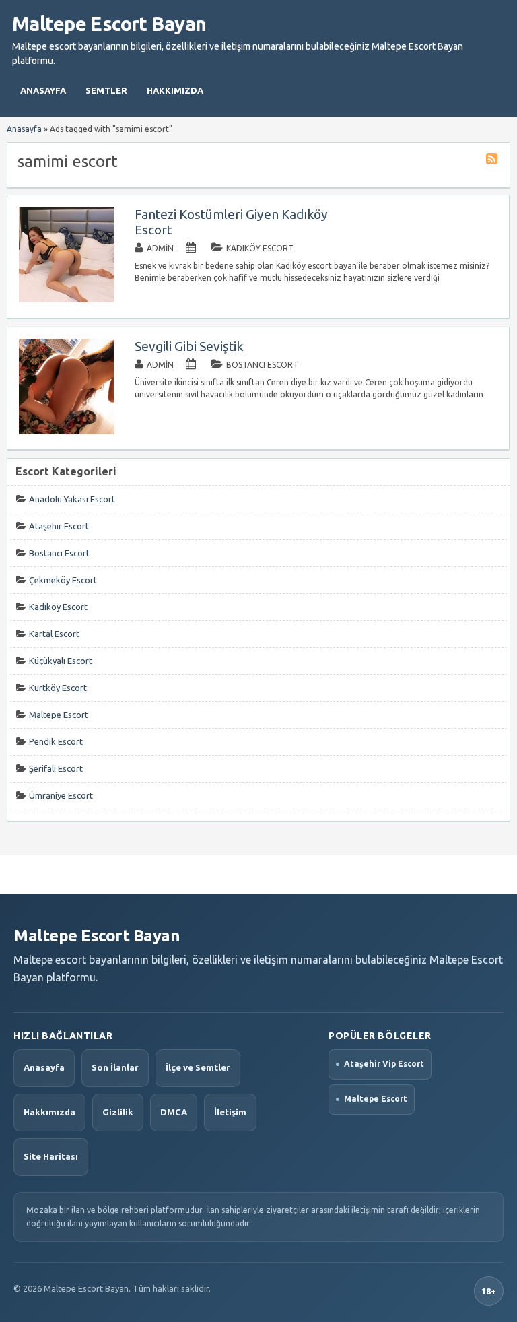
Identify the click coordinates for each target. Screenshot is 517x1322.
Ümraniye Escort (61, 795)
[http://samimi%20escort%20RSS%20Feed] (493, 160)
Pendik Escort (56, 741)
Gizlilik (117, 1112)
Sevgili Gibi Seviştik (189, 346)
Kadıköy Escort (260, 248)
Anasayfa (43, 90)
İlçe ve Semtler (198, 1067)
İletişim (230, 1112)
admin (160, 248)
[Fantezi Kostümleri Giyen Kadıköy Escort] (66, 299)
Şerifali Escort (56, 768)
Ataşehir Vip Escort (384, 1063)
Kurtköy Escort (58, 687)
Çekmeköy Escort (63, 580)
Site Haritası (51, 1156)
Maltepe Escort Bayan (109, 23)
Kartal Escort (54, 633)
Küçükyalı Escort (60, 660)
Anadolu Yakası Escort (72, 499)
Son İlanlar (115, 1067)
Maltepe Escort (58, 714)
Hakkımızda (175, 90)
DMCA (173, 1112)
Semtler (106, 90)
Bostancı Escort (262, 364)
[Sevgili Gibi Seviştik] (66, 431)
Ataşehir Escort (59, 526)
